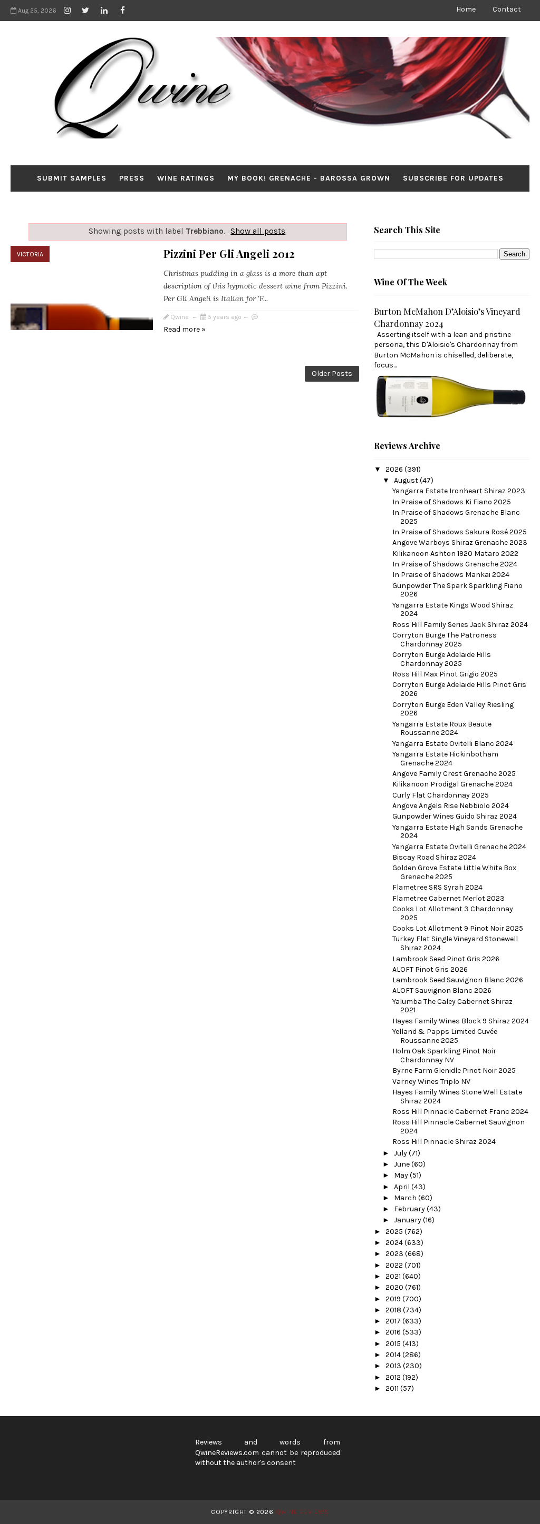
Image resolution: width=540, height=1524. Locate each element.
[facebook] (122, 10)
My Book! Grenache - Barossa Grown (308, 178)
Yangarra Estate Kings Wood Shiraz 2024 (452, 610)
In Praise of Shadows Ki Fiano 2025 (451, 501)
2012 (393, 1377)
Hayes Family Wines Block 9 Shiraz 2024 (460, 1021)
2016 (393, 1332)
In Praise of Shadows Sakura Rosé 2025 (459, 531)
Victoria (30, 254)
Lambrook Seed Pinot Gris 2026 (445, 958)
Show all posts (257, 231)
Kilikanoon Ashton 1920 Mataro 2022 (455, 553)
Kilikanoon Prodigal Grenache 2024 (452, 784)
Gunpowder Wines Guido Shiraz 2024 (454, 816)
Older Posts (332, 373)
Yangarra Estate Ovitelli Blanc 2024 (452, 743)
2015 (393, 1343)
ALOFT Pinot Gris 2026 (430, 969)
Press (131, 178)
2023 (395, 1253)
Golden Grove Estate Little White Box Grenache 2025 (454, 872)
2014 (393, 1354)
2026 (394, 469)
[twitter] (85, 10)
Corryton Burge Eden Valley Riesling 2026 (453, 709)
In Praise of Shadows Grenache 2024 (454, 564)
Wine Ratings (186, 178)
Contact (507, 9)
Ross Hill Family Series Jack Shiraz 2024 (460, 624)
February (410, 1208)
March (406, 1197)
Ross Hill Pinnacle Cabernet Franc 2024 (460, 1111)
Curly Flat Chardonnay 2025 (440, 795)
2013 (394, 1365)
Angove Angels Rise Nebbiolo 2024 (450, 805)
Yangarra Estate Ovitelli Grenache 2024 (459, 846)
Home (466, 9)
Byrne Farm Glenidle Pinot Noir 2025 (454, 1070)
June (402, 1164)
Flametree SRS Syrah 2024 (437, 887)
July (401, 1153)
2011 (392, 1388)
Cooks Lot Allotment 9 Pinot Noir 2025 (457, 928)
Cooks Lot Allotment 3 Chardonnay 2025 (452, 913)
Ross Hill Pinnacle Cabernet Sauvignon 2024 (458, 1126)
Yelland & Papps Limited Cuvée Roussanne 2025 (444, 1036)
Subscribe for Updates (453, 178)
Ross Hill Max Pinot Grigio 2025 (445, 674)
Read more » (184, 329)
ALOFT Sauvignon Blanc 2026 (441, 990)
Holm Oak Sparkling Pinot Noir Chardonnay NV (444, 1055)
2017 (393, 1321)
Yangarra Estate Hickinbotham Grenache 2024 (445, 759)
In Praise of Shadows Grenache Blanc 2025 (456, 517)
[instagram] (67, 10)
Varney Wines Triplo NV (431, 1081)
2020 (395, 1287)
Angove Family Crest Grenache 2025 (454, 773)
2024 (394, 1242)
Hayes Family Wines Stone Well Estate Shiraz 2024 (457, 1096)
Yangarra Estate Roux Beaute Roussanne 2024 (441, 729)
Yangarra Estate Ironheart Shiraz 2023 (458, 490)
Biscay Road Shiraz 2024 (434, 857)
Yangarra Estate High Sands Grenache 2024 (457, 832)
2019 (393, 1298)
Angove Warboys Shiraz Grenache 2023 (459, 542)
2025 (394, 1231)
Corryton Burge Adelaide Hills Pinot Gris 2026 (459, 689)
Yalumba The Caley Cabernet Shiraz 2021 (452, 1006)
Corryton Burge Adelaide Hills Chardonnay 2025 (441, 659)
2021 (393, 1276)
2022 (394, 1265)
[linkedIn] (104, 10)
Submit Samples (72, 178)
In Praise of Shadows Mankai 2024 (450, 574)
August (407, 480)
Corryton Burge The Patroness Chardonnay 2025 (444, 640)
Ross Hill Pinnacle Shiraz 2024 (444, 1141)
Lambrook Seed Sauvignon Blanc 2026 (457, 979)
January (408, 1220)
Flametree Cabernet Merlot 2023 (448, 898)
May (402, 1175)
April (402, 1186)
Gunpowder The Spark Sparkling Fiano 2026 (457, 590)
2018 (394, 1310)
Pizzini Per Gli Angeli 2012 (229, 253)
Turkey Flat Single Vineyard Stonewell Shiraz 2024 (455, 943)
